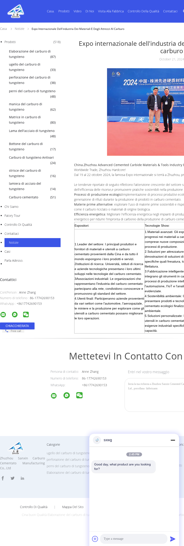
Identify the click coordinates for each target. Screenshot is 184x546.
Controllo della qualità (143, 11)
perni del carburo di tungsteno (32, 94)
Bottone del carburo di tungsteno (32, 146)
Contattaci (170, 11)
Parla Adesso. (13, 260)
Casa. (50, 11)
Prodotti (64, 11)
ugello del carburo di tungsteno (32, 67)
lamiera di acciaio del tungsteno (32, 186)
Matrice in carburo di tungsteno (32, 120)
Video (77, 11)
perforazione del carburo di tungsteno (32, 80)
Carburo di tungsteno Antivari (32, 160)
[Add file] (95, 539)
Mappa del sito (72, 507)
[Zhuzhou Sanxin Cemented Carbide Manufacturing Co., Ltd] (56, 396)
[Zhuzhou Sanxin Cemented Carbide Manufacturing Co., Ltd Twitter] (12, 478)
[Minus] (172, 440)
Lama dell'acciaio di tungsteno (32, 133)
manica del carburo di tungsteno (32, 107)
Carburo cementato (32, 197)
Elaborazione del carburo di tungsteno (32, 54)
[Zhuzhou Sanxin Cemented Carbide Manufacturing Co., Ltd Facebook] (2, 478)
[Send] (172, 539)
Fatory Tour (12, 215)
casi (7, 251)
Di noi (89, 11)
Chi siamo (11, 206)
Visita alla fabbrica (111, 11)
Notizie (14, 242)
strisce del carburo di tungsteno (32, 173)
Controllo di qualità (18, 224)
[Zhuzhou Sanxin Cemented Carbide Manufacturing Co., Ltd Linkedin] (22, 478)
